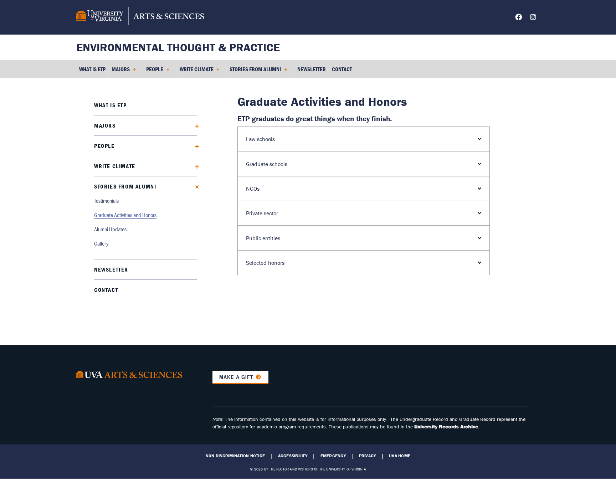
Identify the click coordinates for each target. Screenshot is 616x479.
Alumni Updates (110, 229)
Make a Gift (236, 377)
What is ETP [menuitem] (92, 69)
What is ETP (110, 105)
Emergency (333, 455)
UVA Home (399, 455)
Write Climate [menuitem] (195, 72)
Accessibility (292, 455)
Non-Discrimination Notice (235, 455)
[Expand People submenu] (194, 145)
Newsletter (111, 269)
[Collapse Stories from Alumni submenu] (194, 186)
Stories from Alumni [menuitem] (254, 72)
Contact (106, 289)
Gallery (101, 243)
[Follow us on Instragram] (533, 18)
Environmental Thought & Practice (178, 47)
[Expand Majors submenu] (194, 125)
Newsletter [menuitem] (311, 69)
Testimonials (106, 200)
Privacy (367, 455)
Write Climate (114, 166)
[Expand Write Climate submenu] (194, 166)
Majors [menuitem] (119, 72)
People (104, 145)
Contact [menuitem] (342, 69)
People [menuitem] (153, 72)
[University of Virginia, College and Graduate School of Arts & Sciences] (140, 17)
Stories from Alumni (125, 186)
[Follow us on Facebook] (518, 18)
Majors (105, 125)
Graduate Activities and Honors (125, 214)
